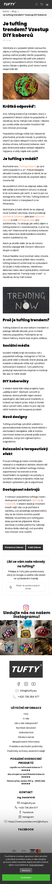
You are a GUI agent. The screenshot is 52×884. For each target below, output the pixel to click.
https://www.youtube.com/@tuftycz (33, 684)
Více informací (36, 865)
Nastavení (26, 870)
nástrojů (36, 500)
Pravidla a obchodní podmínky (26, 746)
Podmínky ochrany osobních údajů (26, 751)
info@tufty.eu (28, 690)
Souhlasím (26, 877)
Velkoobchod (26, 732)
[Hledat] (37, 4)
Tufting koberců (28, 166)
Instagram (26, 684)
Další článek (34, 547)
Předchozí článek (14, 547)
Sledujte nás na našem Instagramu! (26, 615)
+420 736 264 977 (28, 696)
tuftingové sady (26, 220)
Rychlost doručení (26, 727)
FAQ (26, 714)
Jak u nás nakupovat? (26, 723)
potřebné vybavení (13, 216)
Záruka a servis (26, 737)
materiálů (10, 503)
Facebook (19, 684)
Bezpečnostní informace (26, 741)
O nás (26, 718)
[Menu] (47, 4)
